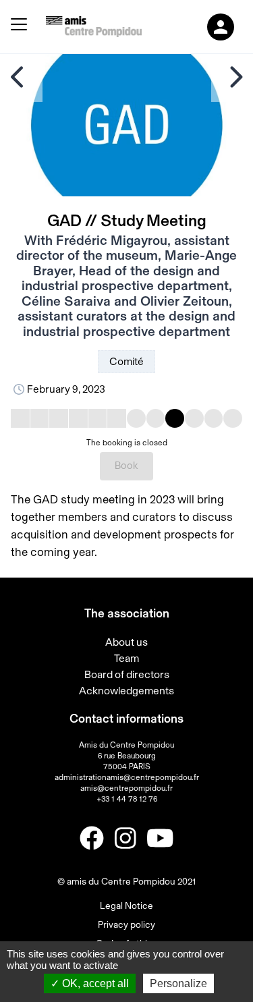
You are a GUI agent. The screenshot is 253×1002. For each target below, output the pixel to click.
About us (126, 642)
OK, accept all (94, 983)
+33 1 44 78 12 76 (126, 799)
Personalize (178, 983)
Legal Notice (126, 906)
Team (126, 658)
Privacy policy (126, 925)
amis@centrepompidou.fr (126, 788)
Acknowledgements (126, 691)
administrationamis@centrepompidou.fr (127, 777)
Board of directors (126, 674)
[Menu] (19, 26)
